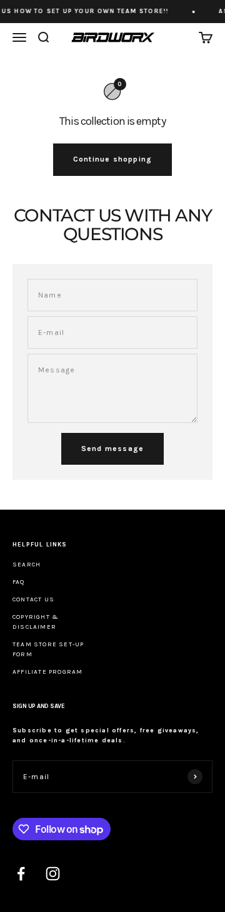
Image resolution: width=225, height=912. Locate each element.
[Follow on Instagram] (52, 873)
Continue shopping (112, 159)
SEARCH (26, 564)
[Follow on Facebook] (20, 873)
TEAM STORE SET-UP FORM (48, 649)
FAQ (18, 582)
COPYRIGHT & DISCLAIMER (35, 622)
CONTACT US (33, 599)
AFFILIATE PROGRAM (47, 672)
